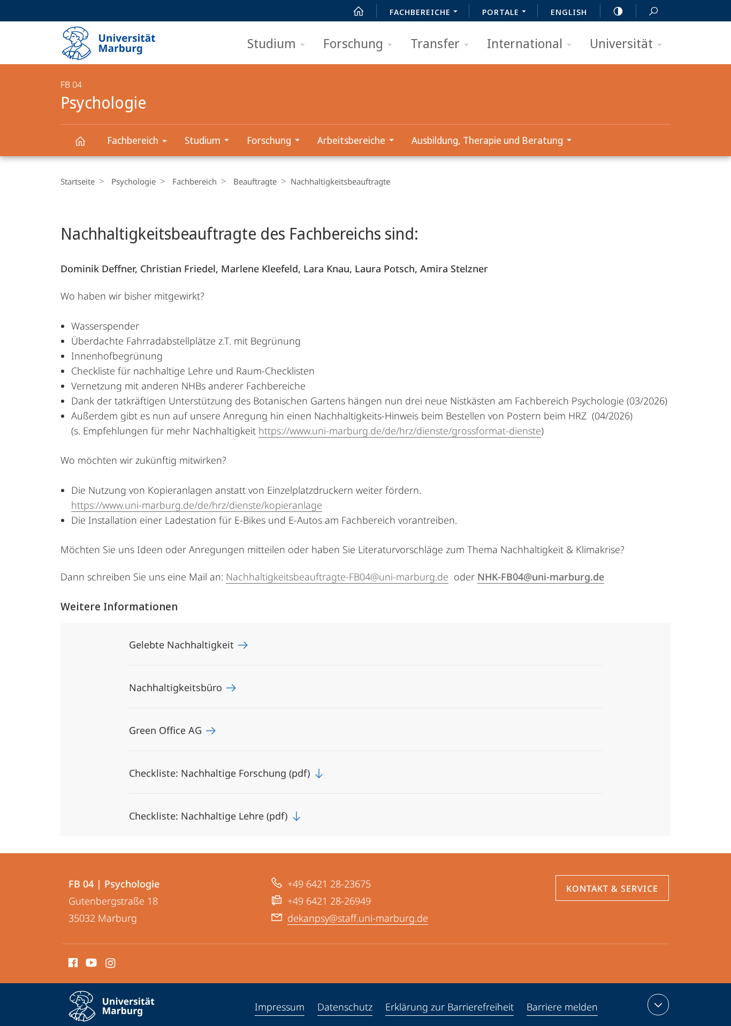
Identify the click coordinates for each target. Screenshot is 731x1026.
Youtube (90, 964)
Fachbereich (132, 140)
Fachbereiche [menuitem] (420, 11)
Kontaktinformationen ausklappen (658, 1004)
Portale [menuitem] (500, 11)
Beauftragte (255, 181)
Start (358, 10)
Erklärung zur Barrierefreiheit (449, 1006)
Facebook (72, 964)
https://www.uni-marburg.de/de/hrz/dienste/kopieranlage (196, 505)
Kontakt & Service (612, 888)
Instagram (111, 964)
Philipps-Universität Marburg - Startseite (127, 40)
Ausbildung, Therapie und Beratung (487, 140)
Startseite (77, 181)
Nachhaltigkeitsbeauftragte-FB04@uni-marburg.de (337, 576)
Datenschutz (344, 1006)
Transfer (435, 43)
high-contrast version (618, 10)
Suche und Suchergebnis (653, 10)
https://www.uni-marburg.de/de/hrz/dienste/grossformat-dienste (399, 430)
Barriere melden (562, 1006)
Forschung (353, 43)
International (524, 43)
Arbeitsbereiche (351, 140)
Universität (621, 43)
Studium (271, 43)
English (569, 11)
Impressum (279, 1006)
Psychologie (79, 140)
